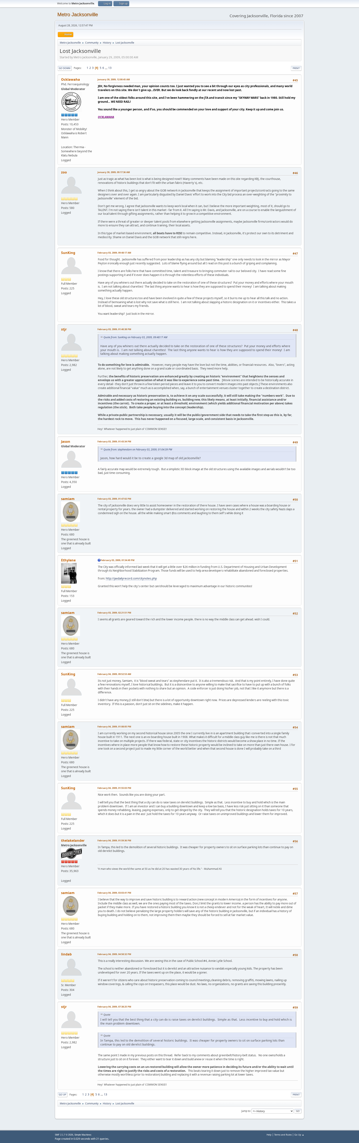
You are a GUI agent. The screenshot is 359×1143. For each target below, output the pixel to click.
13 (110, 68)
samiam (68, 498)
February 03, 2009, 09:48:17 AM (114, 252)
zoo (64, 172)
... (106, 68)
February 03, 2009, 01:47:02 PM (114, 498)
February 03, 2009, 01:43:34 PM (114, 441)
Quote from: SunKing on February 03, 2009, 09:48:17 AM (135, 337)
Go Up (62, 1094)
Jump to (245, 1111)
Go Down (64, 68)
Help (269, 1134)
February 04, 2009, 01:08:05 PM (114, 726)
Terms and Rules (283, 1134)
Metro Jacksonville (77, 14)
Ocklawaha (70, 79)
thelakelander (73, 840)
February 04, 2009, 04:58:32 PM (114, 954)
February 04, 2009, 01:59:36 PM (114, 840)
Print (296, 68)
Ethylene (68, 560)
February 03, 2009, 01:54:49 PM (117, 560)
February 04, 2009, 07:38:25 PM (114, 1006)
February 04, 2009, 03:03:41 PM (114, 892)
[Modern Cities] (62, 876)
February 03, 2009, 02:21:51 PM (114, 612)
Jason (65, 441)
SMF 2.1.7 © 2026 (64, 1134)
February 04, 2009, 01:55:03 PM (114, 787)
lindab (66, 954)
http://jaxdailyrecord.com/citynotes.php (131, 578)
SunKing (68, 252)
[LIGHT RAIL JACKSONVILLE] (62, 142)
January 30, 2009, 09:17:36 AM (113, 172)
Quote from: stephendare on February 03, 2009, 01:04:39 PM (137, 449)
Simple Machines (82, 1134)
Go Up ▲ (299, 1134)
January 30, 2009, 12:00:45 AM (113, 79)
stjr (64, 329)
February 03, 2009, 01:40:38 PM (114, 329)
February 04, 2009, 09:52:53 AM (114, 674)
